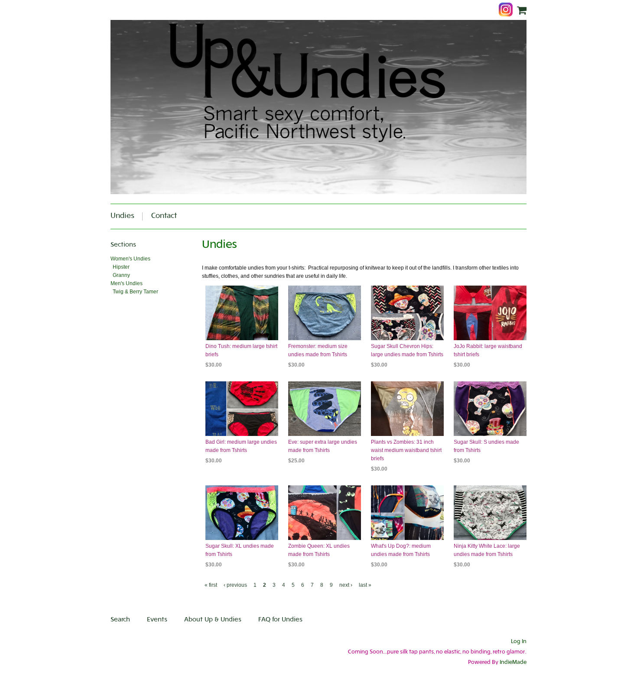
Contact (164, 216)
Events (157, 620)
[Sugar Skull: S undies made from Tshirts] (490, 408)
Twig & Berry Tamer (135, 292)
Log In (518, 641)
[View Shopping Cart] (521, 11)
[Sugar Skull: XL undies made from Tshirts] (241, 512)
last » (365, 585)
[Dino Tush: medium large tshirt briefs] (241, 313)
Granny (121, 275)
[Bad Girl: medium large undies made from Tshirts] (241, 408)
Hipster (121, 267)
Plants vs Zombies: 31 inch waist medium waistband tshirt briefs (406, 450)
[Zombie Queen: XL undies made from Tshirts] (324, 512)
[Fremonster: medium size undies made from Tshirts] (324, 313)
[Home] (318, 107)
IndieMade (513, 662)
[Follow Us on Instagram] (508, 10)
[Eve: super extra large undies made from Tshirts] (324, 408)
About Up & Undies (212, 620)
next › (345, 585)
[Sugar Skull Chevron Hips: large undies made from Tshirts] (407, 313)
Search (120, 620)
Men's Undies (126, 283)
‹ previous (235, 585)
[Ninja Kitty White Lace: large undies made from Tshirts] (490, 512)
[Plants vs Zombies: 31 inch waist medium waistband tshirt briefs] (407, 408)
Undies (122, 216)
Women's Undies (130, 259)
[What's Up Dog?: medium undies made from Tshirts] (407, 512)
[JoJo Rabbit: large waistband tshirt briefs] (490, 313)
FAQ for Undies (280, 620)
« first (211, 585)
